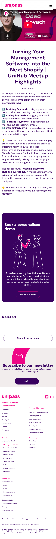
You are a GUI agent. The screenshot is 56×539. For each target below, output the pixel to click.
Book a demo (28, 294)
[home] (13, 6)
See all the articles (28, 338)
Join (26, 381)
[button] (51, 6)
